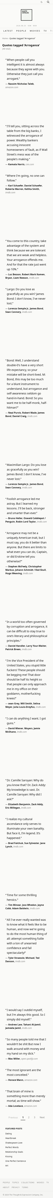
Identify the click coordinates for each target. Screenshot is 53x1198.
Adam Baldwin (20, 908)
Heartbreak (10, 1138)
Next (42, 1117)
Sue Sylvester (31, 843)
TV (45, 30)
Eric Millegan (12, 807)
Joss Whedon (29, 904)
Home (5, 38)
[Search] (48, 2)
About (6, 1187)
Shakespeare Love (13, 1142)
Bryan (8, 277)
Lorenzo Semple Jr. (18, 308)
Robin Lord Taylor (26, 521)
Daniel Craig (19, 416)
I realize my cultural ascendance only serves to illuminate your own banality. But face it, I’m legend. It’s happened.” (25, 828)
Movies (35, 30)
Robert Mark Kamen (33, 274)
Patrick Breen (13, 649)
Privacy (16, 1187)
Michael (30, 957)
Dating (8, 1133)
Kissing (8, 1156)
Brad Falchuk (15, 843)
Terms (25, 1187)
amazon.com (11, 87)
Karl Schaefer (15, 185)
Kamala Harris (16, 164)
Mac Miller (14, 1058)
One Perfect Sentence (15, 1161)
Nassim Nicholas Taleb (21, 83)
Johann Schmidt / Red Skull (30, 569)
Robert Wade (29, 412)
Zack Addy (37, 804)
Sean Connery (13, 311)
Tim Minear (14, 904)
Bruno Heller (15, 518)
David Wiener (15, 728)
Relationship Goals (14, 1151)
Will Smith (26, 703)
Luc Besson (14, 274)
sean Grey (13, 703)
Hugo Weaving (13, 573)
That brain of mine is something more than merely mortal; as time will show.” (26, 1096)
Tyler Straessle (16, 957)
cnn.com (30, 164)
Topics (15, 1182)
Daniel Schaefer (33, 185)
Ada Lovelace (15, 1105)
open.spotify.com (29, 1058)
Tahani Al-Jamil (31, 1024)
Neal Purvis (14, 412)
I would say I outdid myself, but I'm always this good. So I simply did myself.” (26, 1014)
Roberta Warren (14, 189)
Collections (27, 1182)
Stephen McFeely (17, 566)
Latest (8, 30)
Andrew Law (15, 1024)
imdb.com (10, 192)
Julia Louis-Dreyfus (24, 706)
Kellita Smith (31, 189)
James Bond (36, 308)
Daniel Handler (16, 645)
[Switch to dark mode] (41, 2)
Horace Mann (15, 1080)
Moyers (28, 728)
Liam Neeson (20, 277)
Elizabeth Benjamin (19, 804)
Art (6, 1165)
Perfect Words (12, 1147)
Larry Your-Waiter (36, 645)
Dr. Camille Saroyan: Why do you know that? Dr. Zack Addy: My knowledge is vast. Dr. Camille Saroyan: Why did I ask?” (26, 789)
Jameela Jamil (13, 1028)
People (21, 30)
